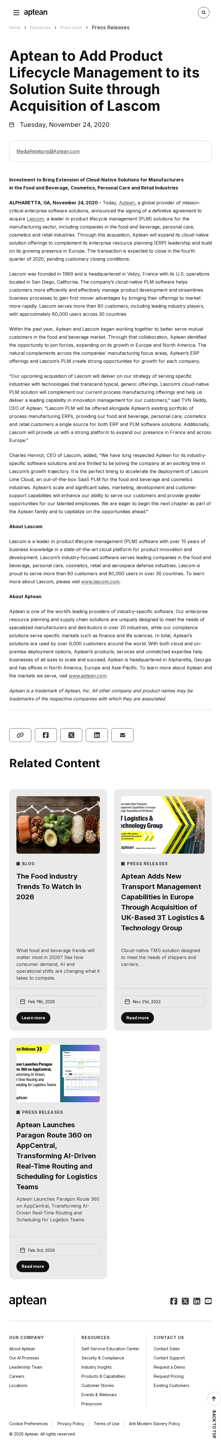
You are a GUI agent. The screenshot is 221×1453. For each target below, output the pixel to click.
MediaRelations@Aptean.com (48, 151)
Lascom (35, 219)
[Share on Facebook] (46, 735)
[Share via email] (122, 735)
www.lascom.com (100, 581)
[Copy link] (20, 735)
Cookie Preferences (28, 1423)
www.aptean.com (87, 676)
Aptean (127, 203)
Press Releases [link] (111, 27)
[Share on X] (71, 735)
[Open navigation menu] (16, 12)
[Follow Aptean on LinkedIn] (196, 1302)
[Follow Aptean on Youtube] (208, 1302)
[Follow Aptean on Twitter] (185, 1302)
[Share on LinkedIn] (97, 735)
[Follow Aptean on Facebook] (173, 1302)
